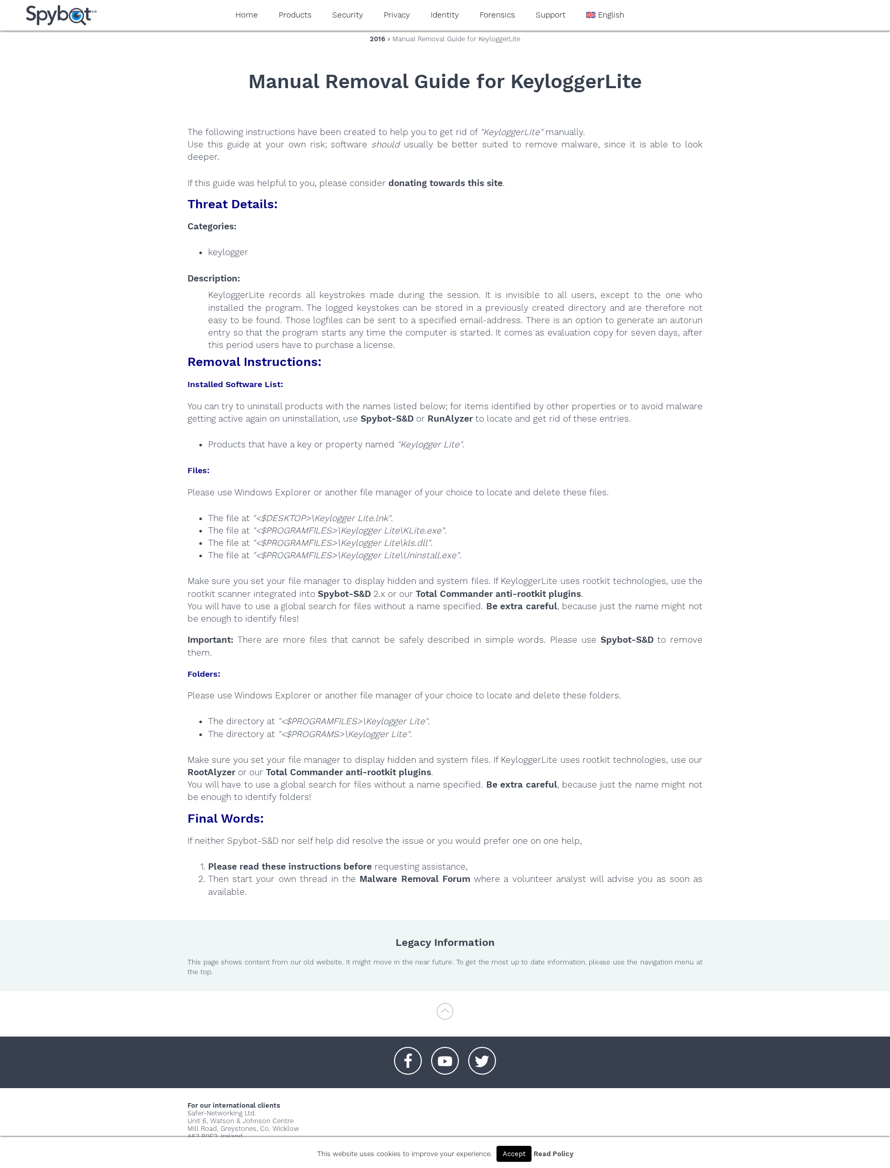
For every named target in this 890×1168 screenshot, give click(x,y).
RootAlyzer (211, 772)
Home (246, 15)
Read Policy (553, 1154)
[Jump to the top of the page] (445, 1016)
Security (347, 15)
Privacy (397, 15)
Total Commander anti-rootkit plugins (498, 594)
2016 (377, 39)
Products (295, 15)
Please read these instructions (274, 866)
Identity (445, 15)
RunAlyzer (450, 418)
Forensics (497, 15)
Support (551, 15)
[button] (408, 1056)
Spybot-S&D (387, 418)
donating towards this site (445, 183)
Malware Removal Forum (415, 879)
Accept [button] (514, 1154)
